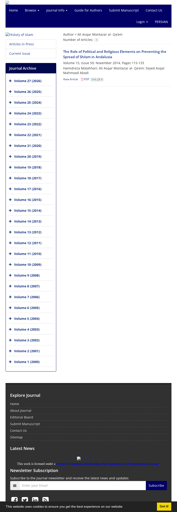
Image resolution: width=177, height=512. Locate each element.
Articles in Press (21, 44)
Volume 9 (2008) (27, 275)
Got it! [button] (164, 506)
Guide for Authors (88, 10)
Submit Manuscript (124, 10)
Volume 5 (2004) (27, 318)
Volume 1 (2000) (27, 362)
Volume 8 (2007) (27, 286)
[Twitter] (26, 500)
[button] (125, 507)
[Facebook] (15, 500)
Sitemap (16, 437)
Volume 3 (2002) (27, 340)
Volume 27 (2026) (27, 81)
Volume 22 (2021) (27, 135)
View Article (70, 79)
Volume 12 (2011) (27, 243)
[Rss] (45, 500)
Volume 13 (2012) (27, 232)
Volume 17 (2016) (27, 189)
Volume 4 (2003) (27, 329)
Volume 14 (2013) (27, 221)
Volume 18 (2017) (27, 178)
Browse (31, 10)
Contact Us (154, 10)
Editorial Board (21, 417)
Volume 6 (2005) (27, 308)
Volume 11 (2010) (27, 254)
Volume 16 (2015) (27, 199)
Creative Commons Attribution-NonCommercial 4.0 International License (107, 464)
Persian (161, 22)
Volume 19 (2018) (27, 167)
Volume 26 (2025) (27, 91)
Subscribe (156, 485)
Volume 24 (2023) (27, 113)
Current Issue (19, 53)
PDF (93, 79)
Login (141, 22)
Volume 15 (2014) (27, 210)
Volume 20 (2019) (27, 156)
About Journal (20, 410)
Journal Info (55, 10)
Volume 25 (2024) (27, 102)
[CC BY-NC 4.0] (88, 458)
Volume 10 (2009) (27, 264)
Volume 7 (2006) (27, 297)
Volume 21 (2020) (27, 145)
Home (13, 10)
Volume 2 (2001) (27, 351)
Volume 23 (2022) (27, 124)
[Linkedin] (36, 500)
